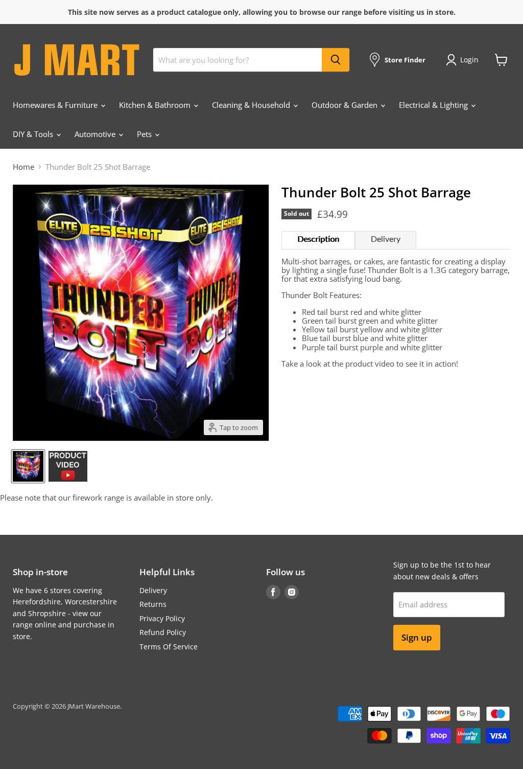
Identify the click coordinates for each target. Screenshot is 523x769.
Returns (153, 604)
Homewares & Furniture (56, 105)
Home (23, 167)
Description (318, 239)
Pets (145, 134)
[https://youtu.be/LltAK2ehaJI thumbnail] (67, 466)
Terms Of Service (168, 646)
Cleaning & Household (252, 105)
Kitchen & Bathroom (156, 105)
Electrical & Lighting (434, 105)
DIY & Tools (34, 134)
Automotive (96, 134)
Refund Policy (162, 632)
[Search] (335, 60)
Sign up (416, 637)
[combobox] (237, 60)
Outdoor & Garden (345, 105)
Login (469, 59)
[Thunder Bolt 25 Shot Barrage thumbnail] (28, 466)
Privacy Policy (162, 618)
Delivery (385, 239)
